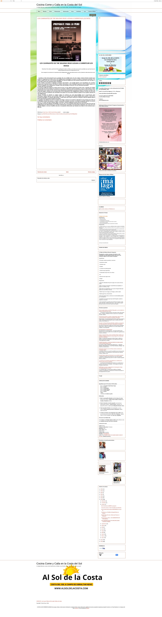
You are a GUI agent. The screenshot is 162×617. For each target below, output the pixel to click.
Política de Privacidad (50, 601)
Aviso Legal (44, 601)
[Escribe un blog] (64, 112)
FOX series (47, 113)
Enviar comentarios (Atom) (69, 175)
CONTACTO (38, 601)
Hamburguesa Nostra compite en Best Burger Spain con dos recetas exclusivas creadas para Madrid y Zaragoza (111, 317)
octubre (103, 504)
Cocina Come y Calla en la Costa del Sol (59, 4)
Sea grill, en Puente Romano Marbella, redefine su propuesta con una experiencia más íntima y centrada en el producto (111, 324)
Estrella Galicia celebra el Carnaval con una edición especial (111, 355)
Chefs (50, 11)
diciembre (104, 500)
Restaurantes (57, 11)
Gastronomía (66, 11)
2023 (101, 492)
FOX (44, 113)
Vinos (72, 11)
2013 (101, 541)
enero (103, 537)
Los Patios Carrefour (59, 113)
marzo (103, 534)
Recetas (45, 11)
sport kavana (67, 113)
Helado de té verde (103, 216)
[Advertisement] (66, 159)
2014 (101, 539)
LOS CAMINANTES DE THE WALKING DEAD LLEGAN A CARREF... (110, 521)
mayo (103, 530)
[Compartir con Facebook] (67, 112)
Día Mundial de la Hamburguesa (105, 329)
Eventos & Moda (92, 11)
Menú (39, 11)
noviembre (104, 502)
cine (42, 113)
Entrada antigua (91, 172)
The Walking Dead (73, 113)
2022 (101, 494)
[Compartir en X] (66, 112)
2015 (101, 499)
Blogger (87, 608)
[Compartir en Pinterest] (68, 112)
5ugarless (76, 608)
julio (102, 527)
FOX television (52, 113)
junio (103, 528)
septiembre (104, 523)
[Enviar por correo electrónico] (63, 112)
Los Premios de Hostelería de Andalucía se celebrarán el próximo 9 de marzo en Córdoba (110, 361)
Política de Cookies (58, 601)
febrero (103, 535)
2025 (101, 490)
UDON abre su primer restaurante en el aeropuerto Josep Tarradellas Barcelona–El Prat (110, 368)
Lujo (85, 11)
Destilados (78, 11)
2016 (101, 497)
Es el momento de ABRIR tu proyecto (108, 505)
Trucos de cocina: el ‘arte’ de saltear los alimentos (111, 507)
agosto (103, 525)
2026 (101, 489)
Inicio (67, 172)
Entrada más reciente (42, 172)
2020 (101, 496)
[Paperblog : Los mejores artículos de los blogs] (102, 549)
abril (103, 532)
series (64, 113)
